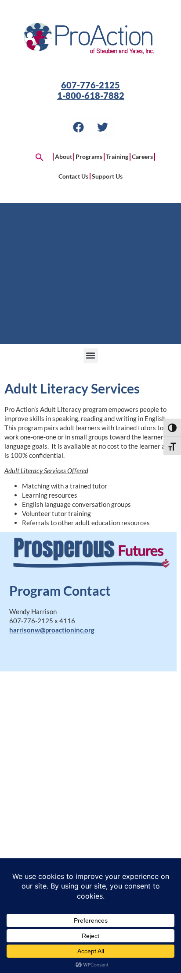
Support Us (107, 176)
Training (117, 156)
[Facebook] (79, 127)
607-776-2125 (90, 85)
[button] (39, 157)
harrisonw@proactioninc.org (51, 630)
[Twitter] (103, 127)
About (63, 156)
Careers (142, 156)
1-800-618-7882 (90, 95)
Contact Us (73, 176)
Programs (89, 156)
